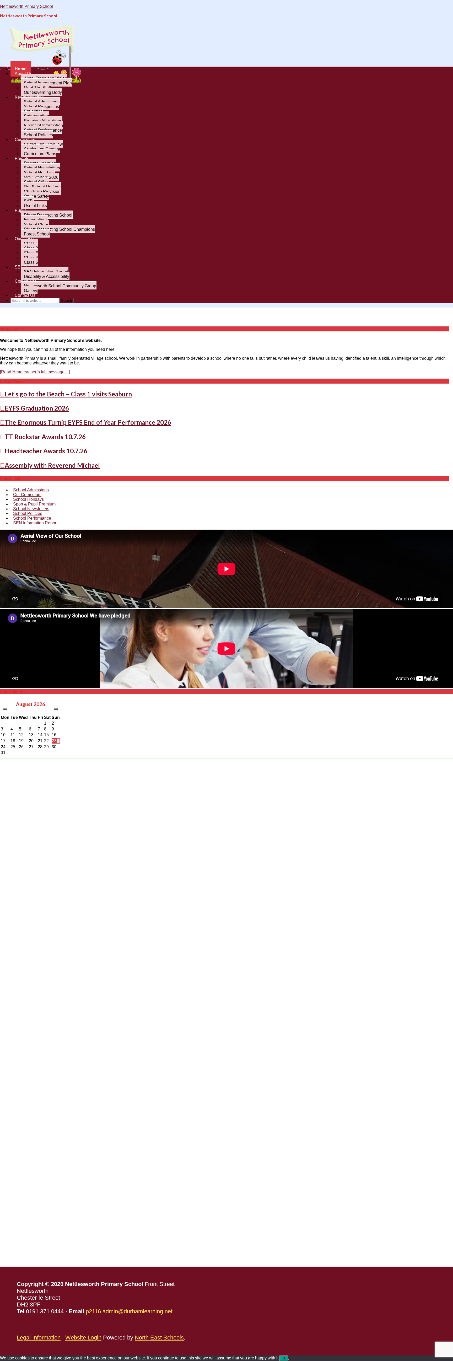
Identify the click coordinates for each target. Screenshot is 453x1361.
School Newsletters (31, 509)
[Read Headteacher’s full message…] (35, 372)
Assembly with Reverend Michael (52, 465)
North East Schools (159, 1337)
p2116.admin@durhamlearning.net (129, 1311)
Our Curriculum (27, 494)
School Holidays (28, 499)
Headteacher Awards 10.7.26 (46, 451)
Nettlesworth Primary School (26, 6)
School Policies (27, 513)
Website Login (83, 1337)
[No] (290, 1359)
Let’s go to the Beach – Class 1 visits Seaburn (68, 394)
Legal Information (39, 1337)
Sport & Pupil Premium (34, 504)
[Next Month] (56, 709)
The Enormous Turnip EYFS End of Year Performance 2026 (88, 422)
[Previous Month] (5, 709)
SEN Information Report (35, 523)
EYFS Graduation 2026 (37, 408)
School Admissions (31, 490)
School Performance (32, 518)
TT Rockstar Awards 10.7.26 (45, 436)
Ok (284, 1358)
